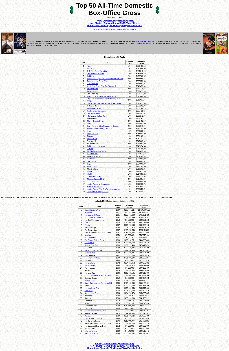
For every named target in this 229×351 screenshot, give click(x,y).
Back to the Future (94, 187)
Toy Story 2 (91, 141)
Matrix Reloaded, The (95, 121)
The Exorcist (89, 243)
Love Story (89, 291)
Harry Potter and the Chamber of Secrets (103, 126)
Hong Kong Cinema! (97, 25)
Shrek (89, 124)
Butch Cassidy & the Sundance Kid (98, 283)
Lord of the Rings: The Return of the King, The (105, 79)
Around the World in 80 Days (96, 311)
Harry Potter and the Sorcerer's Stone (101, 96)
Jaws (89, 131)
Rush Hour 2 (92, 166)
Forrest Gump (92, 91)
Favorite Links (134, 25)
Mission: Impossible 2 (95, 179)
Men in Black (92, 139)
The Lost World (93, 161)
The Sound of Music (92, 215)
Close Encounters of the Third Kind (98, 276)
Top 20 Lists (133, 23)
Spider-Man (91, 76)
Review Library (126, 21)
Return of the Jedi (94, 106)
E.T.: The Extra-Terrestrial (97, 71)
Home (98, 21)
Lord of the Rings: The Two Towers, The (102, 86)
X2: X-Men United (94, 182)
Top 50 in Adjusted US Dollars (126, 29)
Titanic (89, 66)
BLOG (122, 23)
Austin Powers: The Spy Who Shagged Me (103, 189)
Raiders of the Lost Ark (96, 146)
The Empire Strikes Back (97, 116)
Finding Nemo (92, 89)
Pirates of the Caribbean (96, 111)
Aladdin (90, 174)
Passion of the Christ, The (97, 81)
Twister (90, 149)
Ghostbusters (92, 154)
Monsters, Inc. (92, 134)
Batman (90, 136)
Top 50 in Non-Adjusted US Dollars (104, 29)
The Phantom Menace (95, 74)
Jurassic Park (92, 84)
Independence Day (94, 108)
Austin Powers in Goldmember (99, 184)
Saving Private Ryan (95, 176)
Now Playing (96, 23)
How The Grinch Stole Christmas (99, 129)
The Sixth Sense (93, 113)
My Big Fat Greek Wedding (97, 151)
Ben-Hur (88, 235)
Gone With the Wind (143, 41)
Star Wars (91, 69)
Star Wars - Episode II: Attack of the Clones (104, 103)
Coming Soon (111, 23)
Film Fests (114, 25)
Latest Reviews (110, 21)
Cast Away (91, 159)
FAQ (123, 25)
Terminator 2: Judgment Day (98, 192)
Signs (89, 164)
